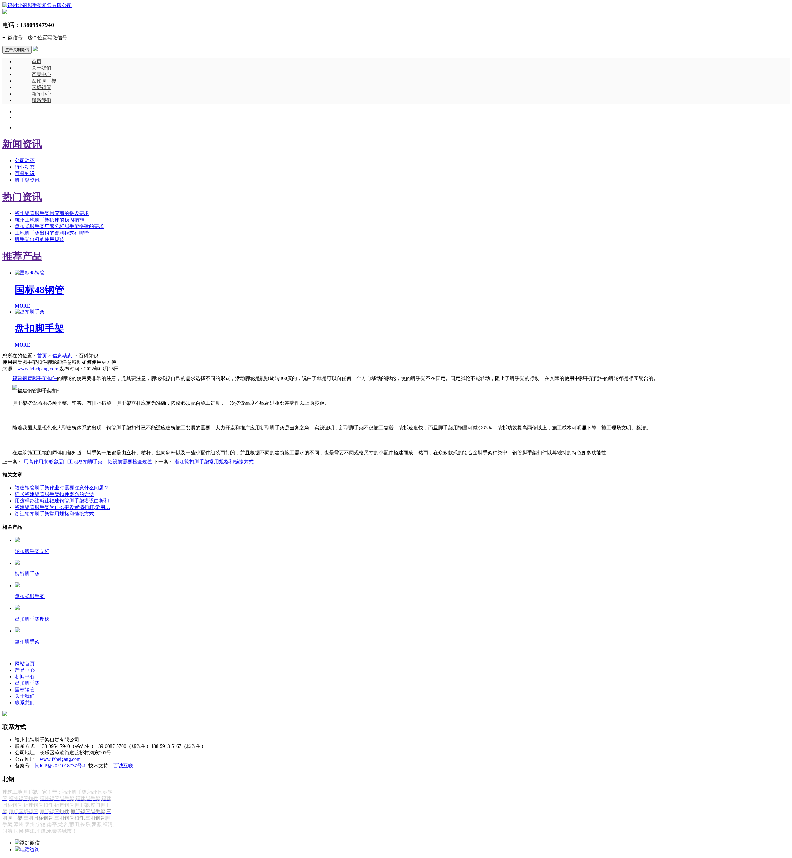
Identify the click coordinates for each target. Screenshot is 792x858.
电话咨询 (30, 849)
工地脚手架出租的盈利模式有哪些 (52, 232)
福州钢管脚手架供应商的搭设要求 (52, 213)
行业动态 (25, 167)
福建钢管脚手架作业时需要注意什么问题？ (62, 487)
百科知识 (25, 173)
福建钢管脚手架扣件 (34, 378)
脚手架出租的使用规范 (39, 239)
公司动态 (25, 160)
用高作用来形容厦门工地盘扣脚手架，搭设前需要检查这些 (87, 461)
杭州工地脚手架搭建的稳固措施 (49, 219)
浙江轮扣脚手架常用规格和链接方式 (213, 461)
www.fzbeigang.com (37, 368)
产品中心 (41, 74)
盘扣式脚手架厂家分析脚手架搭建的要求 (59, 226)
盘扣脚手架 (44, 81)
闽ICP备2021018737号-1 (60, 765)
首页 (36, 61)
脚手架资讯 (27, 180)
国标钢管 (41, 87)
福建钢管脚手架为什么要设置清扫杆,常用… (62, 507)
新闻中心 (41, 94)
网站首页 (25, 663)
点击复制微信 (17, 49)
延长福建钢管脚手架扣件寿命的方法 (54, 494)
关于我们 (41, 68)
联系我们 (41, 100)
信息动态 (62, 355)
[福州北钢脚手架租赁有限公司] (37, 5)
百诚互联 (123, 765)
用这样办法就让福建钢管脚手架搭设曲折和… (64, 500)
